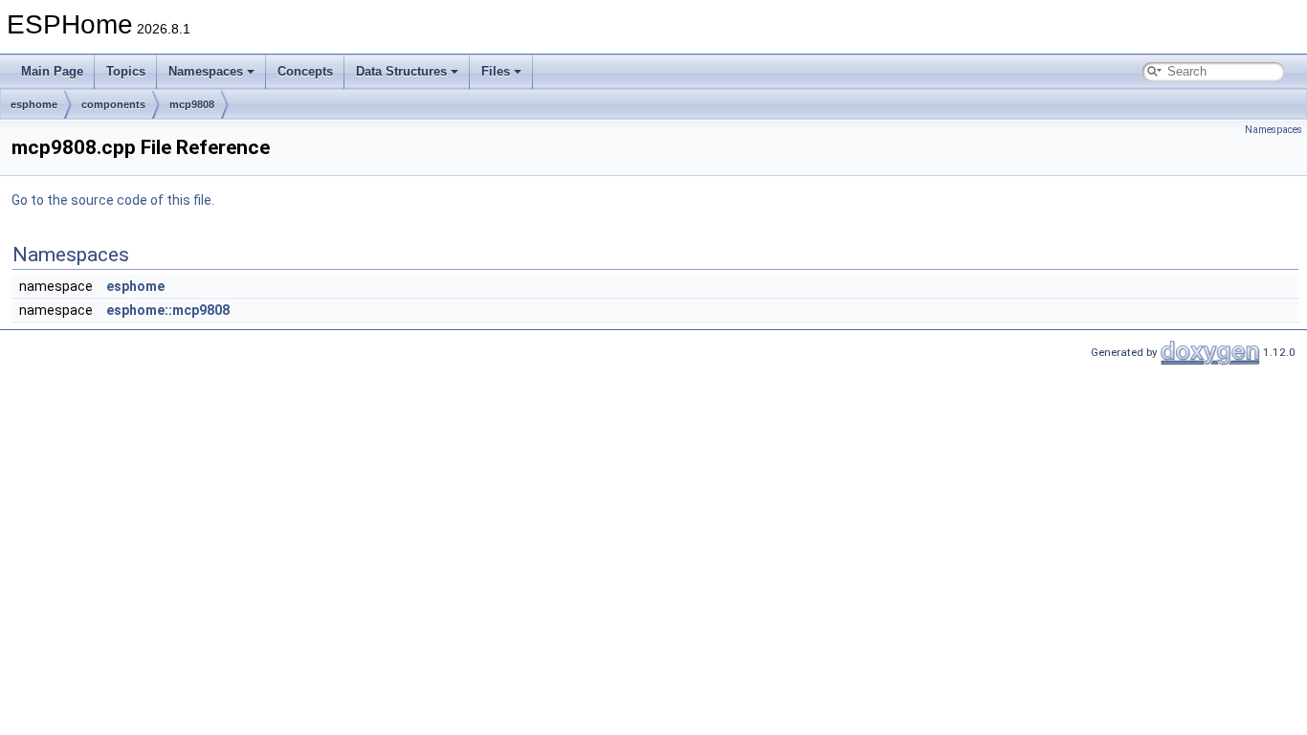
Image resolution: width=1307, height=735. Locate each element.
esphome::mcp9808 (168, 310)
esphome (34, 104)
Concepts (305, 71)
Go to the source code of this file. (112, 200)
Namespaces (205, 71)
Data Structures (401, 71)
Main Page (52, 71)
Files (495, 71)
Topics (125, 71)
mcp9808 (191, 104)
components (113, 104)
